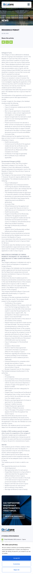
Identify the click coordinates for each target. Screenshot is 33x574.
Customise (16, 564)
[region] (16, 558)
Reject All (16, 570)
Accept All (16, 558)
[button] (3, 42)
